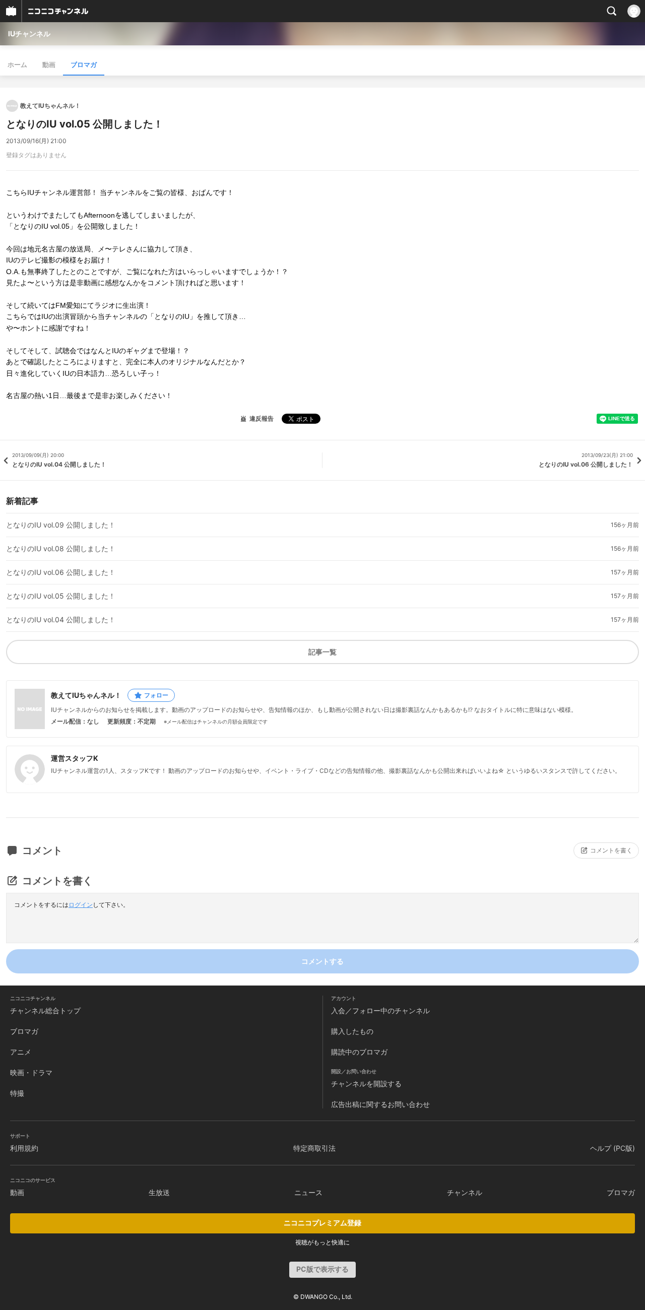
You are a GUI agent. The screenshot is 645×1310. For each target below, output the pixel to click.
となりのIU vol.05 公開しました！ (60, 596)
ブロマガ (84, 64)
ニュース (308, 1192)
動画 (48, 64)
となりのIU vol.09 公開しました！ (60, 525)
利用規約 (24, 1148)
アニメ (20, 1051)
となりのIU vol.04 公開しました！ (60, 619)
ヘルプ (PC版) (612, 1148)
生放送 (159, 1192)
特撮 (17, 1093)
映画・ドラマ (31, 1072)
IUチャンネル (29, 33)
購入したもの (352, 1031)
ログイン (81, 904)
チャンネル (464, 1192)
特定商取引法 (314, 1148)
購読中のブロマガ (359, 1051)
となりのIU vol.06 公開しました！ (60, 572)
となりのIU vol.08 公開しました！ (60, 548)
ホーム (17, 64)
